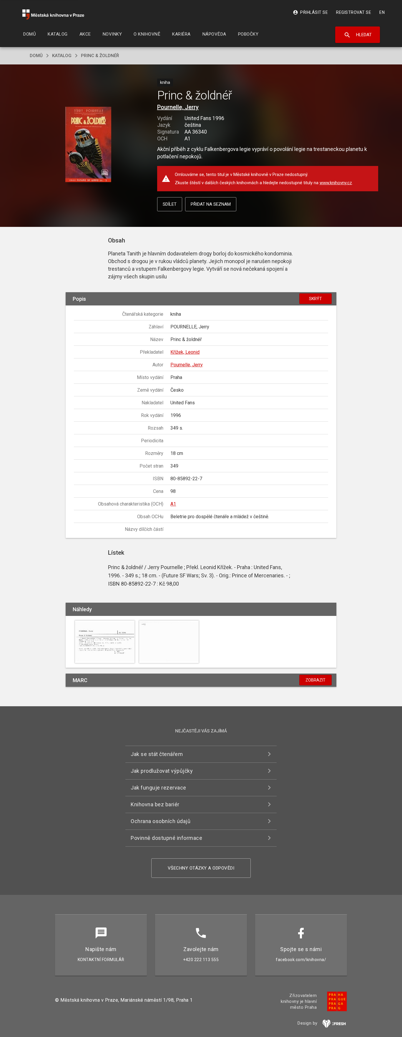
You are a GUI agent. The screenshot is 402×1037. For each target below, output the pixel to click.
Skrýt (315, 298)
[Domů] (53, 14)
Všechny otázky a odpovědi (201, 868)
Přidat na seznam (211, 204)
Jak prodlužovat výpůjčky (162, 771)
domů (36, 55)
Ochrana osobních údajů (160, 821)
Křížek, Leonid (185, 352)
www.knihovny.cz (336, 182)
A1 (173, 504)
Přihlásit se (310, 12)
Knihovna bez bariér (155, 804)
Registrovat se (353, 12)
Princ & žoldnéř (100, 55)
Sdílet (170, 204)
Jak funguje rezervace (158, 788)
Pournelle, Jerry (178, 107)
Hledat (358, 35)
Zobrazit (315, 680)
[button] (88, 145)
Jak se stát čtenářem (157, 754)
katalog (62, 55)
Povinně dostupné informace (166, 838)
